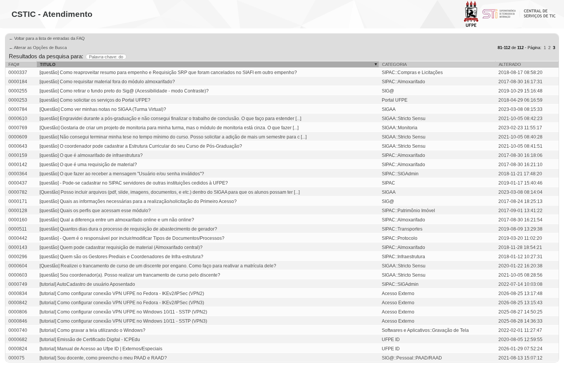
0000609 (17, 137)
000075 (16, 358)
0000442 (17, 238)
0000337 (17, 72)
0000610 (17, 118)
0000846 (17, 321)
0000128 (17, 210)
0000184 (17, 81)
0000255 (17, 91)
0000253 (17, 100)
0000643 (17, 146)
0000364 (17, 173)
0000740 (17, 330)
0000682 (17, 339)
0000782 (17, 192)
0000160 (17, 220)
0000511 (17, 229)
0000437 (17, 183)
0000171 (17, 201)
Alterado (510, 64)
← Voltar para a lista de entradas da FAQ (47, 38)
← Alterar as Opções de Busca (38, 47)
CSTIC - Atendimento (52, 14)
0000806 (17, 312)
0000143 (17, 247)
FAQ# (13, 64)
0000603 (17, 275)
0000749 (17, 284)
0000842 (17, 302)
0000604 (17, 266)
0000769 (17, 127)
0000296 (17, 256)
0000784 (17, 109)
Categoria (394, 64)
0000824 (17, 348)
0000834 (17, 293)
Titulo (48, 64)
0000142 (17, 164)
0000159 (17, 155)
